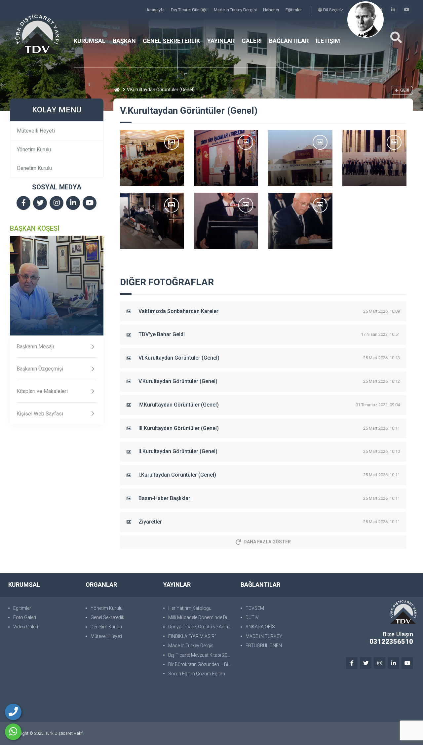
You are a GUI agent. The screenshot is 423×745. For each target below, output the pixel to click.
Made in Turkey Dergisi (236, 9)
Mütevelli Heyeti (36, 131)
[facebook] (23, 203)
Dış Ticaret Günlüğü (190, 9)
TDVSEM (255, 608)
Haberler (271, 9)
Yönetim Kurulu (34, 149)
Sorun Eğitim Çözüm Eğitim (196, 673)
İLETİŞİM (328, 40)
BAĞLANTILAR (289, 40)
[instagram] (56, 203)
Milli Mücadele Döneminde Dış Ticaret (201, 617)
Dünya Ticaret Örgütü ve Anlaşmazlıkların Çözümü (201, 626)
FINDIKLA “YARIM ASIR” (192, 636)
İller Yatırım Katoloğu (190, 608)
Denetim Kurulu (34, 168)
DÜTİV (252, 617)
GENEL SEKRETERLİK (171, 40)
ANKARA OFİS (260, 626)
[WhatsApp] (13, 732)
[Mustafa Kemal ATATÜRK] (365, 19)
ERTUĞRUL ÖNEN (264, 645)
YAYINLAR (221, 40)
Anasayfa (156, 9)
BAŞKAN (124, 40)
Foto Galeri (24, 617)
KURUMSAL (89, 40)
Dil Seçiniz (332, 9)
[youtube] (406, 9)
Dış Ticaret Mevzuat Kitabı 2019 (200, 655)
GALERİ (252, 40)
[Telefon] (13, 712)
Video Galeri (25, 626)
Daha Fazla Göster (267, 541)
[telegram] (40, 203)
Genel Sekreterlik (107, 617)
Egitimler (22, 608)
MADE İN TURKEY (264, 636)
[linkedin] (393, 9)
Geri (404, 90)
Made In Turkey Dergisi (191, 645)
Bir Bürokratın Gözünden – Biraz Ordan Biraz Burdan (201, 664)
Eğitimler (294, 9)
